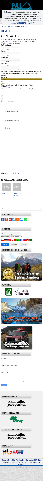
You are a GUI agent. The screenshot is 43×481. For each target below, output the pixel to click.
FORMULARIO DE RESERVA (17, 195)
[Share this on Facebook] (11, 173)
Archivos (23, 244)
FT (20, 467)
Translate (18, 237)
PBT (27, 467)
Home (4, 26)
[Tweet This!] (13, 173)
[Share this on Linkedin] (19, 173)
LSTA (23, 467)
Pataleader (20, 460)
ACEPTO (31, 23)
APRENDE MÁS (20, 23)
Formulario (12, 26)
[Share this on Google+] (16, 173)
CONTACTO (5, 31)
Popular (5, 244)
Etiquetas (14, 244)
